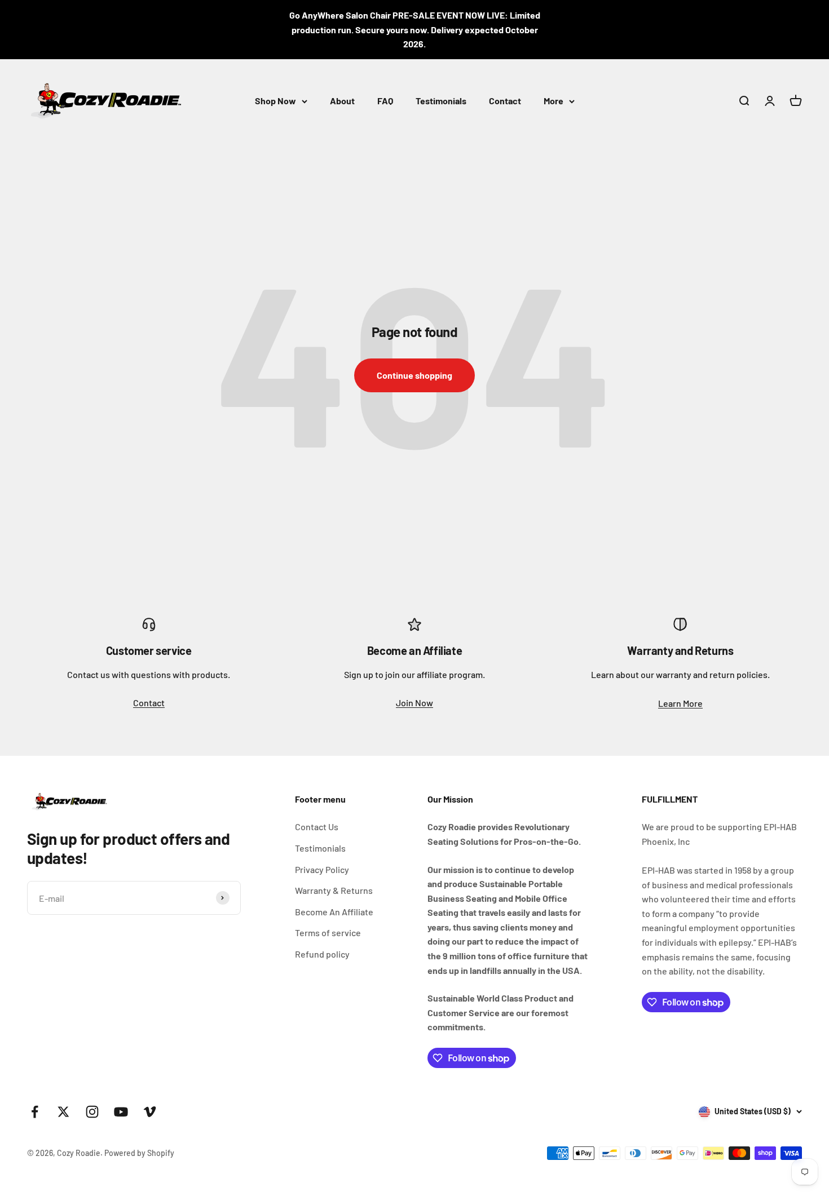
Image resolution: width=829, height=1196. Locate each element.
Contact (505, 100)
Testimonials (441, 100)
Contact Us (316, 826)
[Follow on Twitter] (63, 1111)
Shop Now (275, 100)
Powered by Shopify (139, 1153)
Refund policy (322, 954)
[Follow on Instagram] (92, 1111)
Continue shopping (414, 375)
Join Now (414, 702)
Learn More (680, 703)
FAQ (385, 100)
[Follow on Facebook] (34, 1111)
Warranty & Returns (334, 890)
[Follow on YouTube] (121, 1111)
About (342, 100)
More (553, 100)
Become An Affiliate (334, 911)
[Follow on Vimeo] (149, 1111)
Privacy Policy (322, 869)
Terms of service (328, 932)
